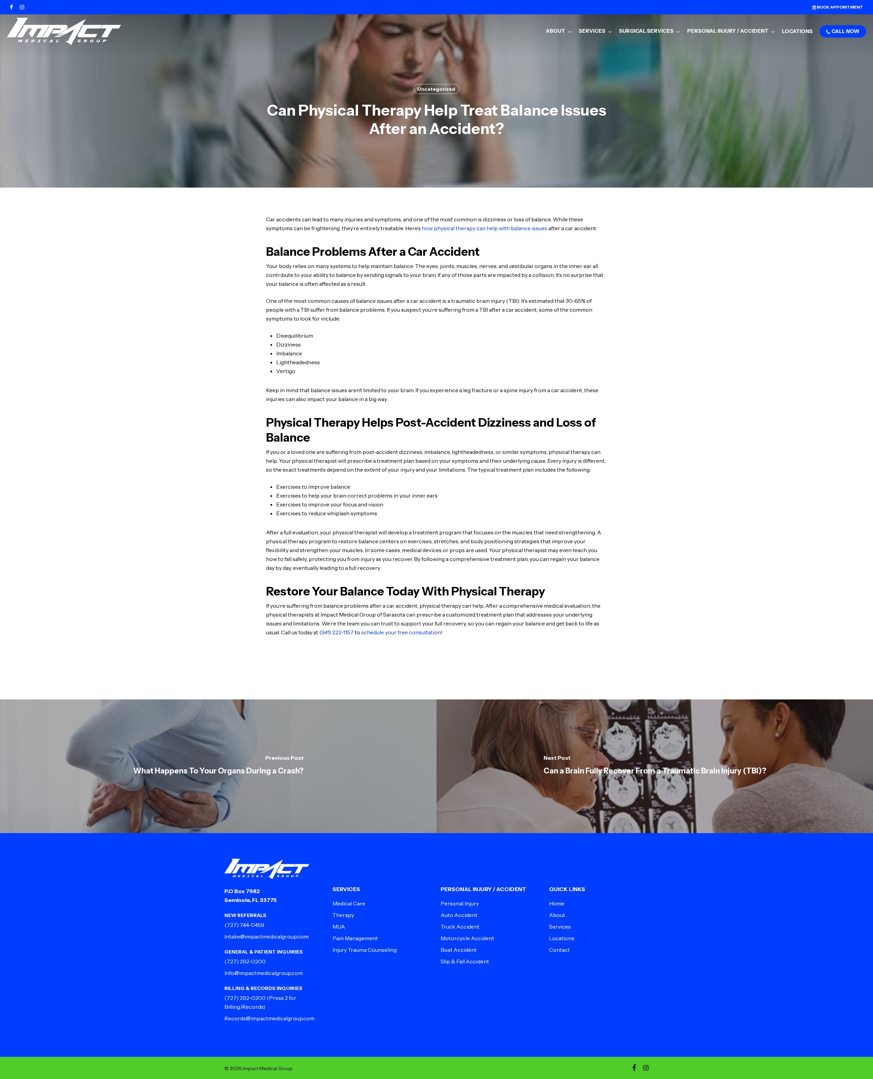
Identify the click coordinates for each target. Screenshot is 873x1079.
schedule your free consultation (401, 632)
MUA (338, 926)
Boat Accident (459, 949)
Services (560, 926)
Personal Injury (460, 903)
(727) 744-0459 (244, 924)
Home (556, 903)
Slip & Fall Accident (465, 961)
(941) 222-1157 (336, 632)
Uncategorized (436, 89)
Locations (561, 938)
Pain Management (355, 938)
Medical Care (348, 903)
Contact (559, 949)
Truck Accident (460, 926)
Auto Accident (459, 915)
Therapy (343, 915)
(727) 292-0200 (245, 961)
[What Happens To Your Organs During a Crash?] (218, 766)
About (557, 915)
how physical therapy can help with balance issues (484, 228)
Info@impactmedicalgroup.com (263, 973)
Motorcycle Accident (467, 938)
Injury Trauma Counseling (364, 949)
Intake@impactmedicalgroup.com (266, 936)
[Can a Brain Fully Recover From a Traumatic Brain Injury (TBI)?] (654, 766)
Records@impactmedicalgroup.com (269, 1018)
